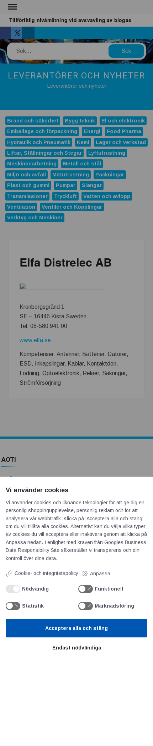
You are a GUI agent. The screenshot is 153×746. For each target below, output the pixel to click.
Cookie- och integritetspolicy (46, 573)
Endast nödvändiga (76, 648)
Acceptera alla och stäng (76, 628)
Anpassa (100, 573)
